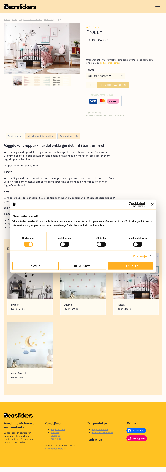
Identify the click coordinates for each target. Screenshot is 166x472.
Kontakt (55, 432)
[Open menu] (158, 6)
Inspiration (94, 439)
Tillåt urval (83, 266)
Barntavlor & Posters (102, 432)
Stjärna (68, 304)
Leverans (55, 435)
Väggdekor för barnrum (114, 115)
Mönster (93, 27)
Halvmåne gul (18, 373)
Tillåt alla (130, 266)
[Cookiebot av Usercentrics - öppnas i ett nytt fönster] (131, 204)
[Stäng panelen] (152, 204)
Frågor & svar (58, 429)
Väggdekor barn (100, 429)
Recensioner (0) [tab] (69, 136)
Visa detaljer (140, 256)
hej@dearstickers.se (110, 63)
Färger (90, 69)
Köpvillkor (56, 439)
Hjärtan (121, 304)
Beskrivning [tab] (14, 136)
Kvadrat (15, 304)
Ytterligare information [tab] (40, 136)
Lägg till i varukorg (113, 84)
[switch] (64, 244)
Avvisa (35, 266)
